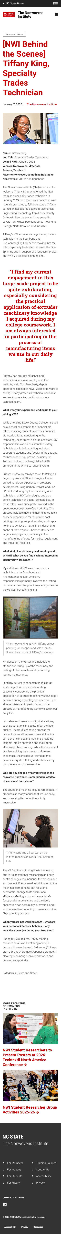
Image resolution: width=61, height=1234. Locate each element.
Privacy (40, 1182)
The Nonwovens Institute (42, 104)
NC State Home (15, 3)
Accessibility (43, 1176)
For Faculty (14, 1182)
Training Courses (46, 1163)
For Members (15, 1163)
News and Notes (27, 973)
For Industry (14, 1169)
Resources (38, 1227)
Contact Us (42, 1169)
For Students (14, 1176)
